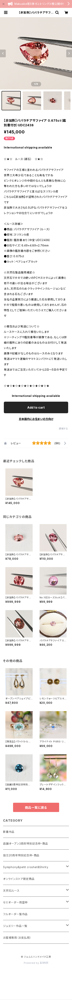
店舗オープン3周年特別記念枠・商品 (25, 843)
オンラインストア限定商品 (19, 878)
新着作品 (8, 831)
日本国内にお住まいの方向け (36, 419)
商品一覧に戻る (36, 807)
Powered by (32, 962)
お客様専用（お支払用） (17, 937)
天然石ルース (11, 890)
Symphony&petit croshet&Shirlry (25, 867)
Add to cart (36, 407)
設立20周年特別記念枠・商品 (21, 855)
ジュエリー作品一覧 (15, 925)
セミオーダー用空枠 (15, 902)
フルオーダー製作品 (15, 914)
